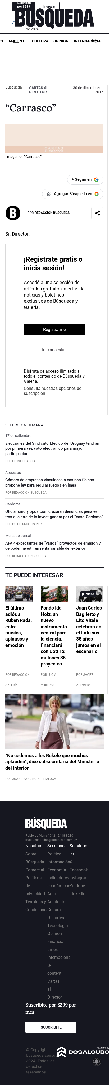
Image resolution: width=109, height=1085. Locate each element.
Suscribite (51, 1027)
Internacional (88, 41)
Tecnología (57, 925)
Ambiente (17, 41)
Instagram (79, 877)
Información (58, 862)
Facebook (79, 869)
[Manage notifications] (96, 1061)
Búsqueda (13, 87)
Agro (51, 893)
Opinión (61, 41)
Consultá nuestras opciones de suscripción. (52, 391)
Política (54, 854)
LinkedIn (77, 893)
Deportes (55, 917)
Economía (56, 869)
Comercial (34, 869)
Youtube (77, 885)
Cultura (40, 41)
